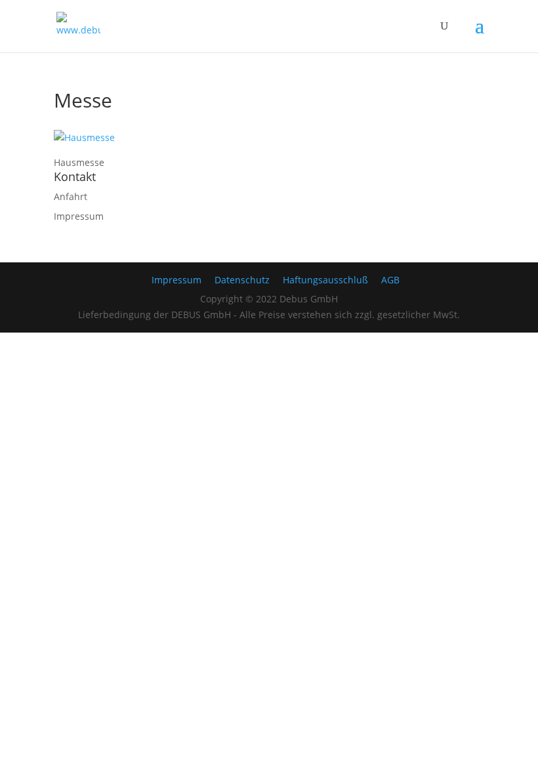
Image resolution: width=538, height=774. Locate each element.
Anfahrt (70, 196)
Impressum (79, 216)
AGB (390, 280)
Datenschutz (242, 280)
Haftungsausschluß (325, 280)
